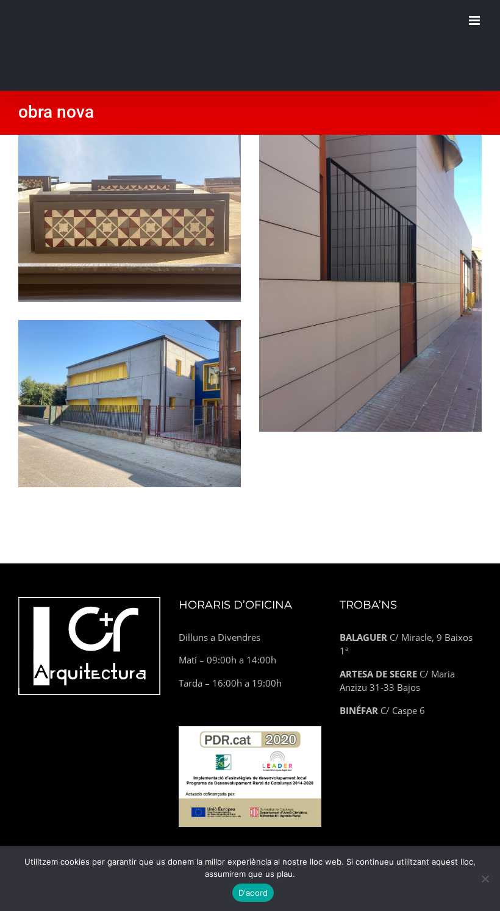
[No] (485, 879)
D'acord (253, 893)
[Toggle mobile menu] (475, 20)
